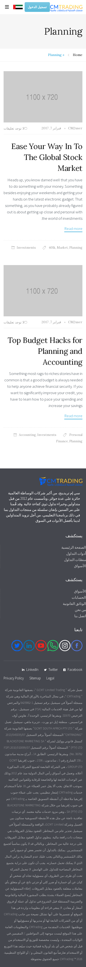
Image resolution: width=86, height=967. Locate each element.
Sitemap (35, 678)
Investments (26, 248)
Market (62, 248)
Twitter (53, 669)
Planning (75, 248)
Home (77, 55)
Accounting (27, 435)
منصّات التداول (75, 559)
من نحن (80, 609)
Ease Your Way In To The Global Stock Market (46, 157)
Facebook (75, 669)
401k (52, 248)
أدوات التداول (76, 553)
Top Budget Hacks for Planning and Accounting (45, 351)
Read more (73, 228)
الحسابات (79, 597)
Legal (50, 678)
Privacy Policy (14, 678)
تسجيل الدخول (37, 7)
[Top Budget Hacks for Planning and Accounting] (43, 290)
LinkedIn (32, 669)
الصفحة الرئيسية (73, 547)
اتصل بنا (80, 616)
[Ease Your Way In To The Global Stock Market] (43, 96)
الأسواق (80, 566)
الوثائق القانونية (74, 603)
